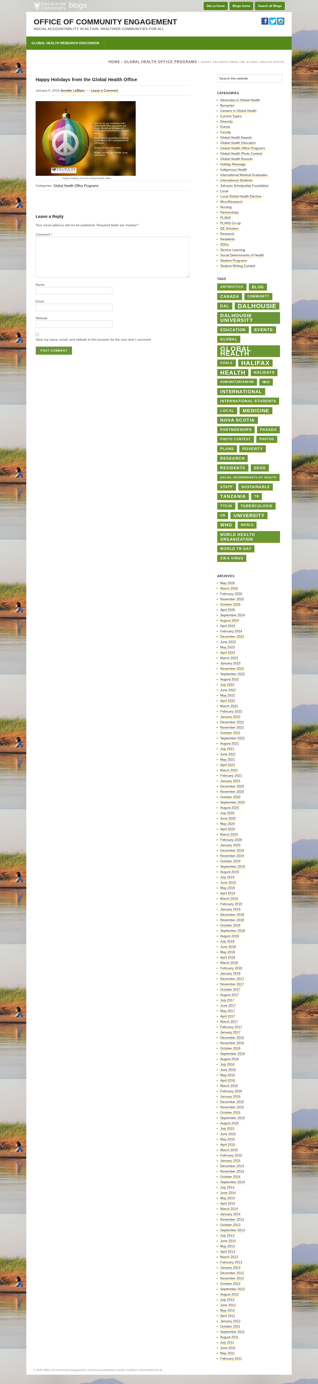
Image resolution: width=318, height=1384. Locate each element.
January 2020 (230, 845)
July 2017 (227, 1000)
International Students (236, 180)
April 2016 (227, 1080)
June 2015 (228, 1134)
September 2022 (232, 674)
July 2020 (227, 813)
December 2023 (232, 636)
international (241, 391)
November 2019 (232, 856)
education (233, 330)
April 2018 (227, 957)
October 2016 (230, 1048)
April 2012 (227, 1315)
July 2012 (227, 1299)
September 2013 (232, 1230)
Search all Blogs (270, 6)
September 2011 (232, 1332)
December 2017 (232, 979)
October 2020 (230, 797)
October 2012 (230, 1283)
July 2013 (227, 1235)
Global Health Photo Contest (241, 153)
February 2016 (231, 1091)
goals (226, 363)
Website (41, 318)
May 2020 (227, 823)
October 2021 (230, 733)
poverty (252, 449)
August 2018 (229, 936)
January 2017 (230, 1032)
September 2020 (232, 802)
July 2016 (227, 1064)
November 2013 (232, 1219)
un (222, 515)
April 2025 (227, 610)
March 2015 (229, 1150)
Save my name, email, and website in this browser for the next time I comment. (94, 339)
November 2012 (232, 1278)
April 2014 (227, 1203)
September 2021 (232, 738)
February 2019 (231, 904)
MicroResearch (231, 201)
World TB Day (235, 549)
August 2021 (229, 743)
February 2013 (231, 1262)
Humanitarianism (237, 382)
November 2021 (232, 727)
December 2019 (232, 850)
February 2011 (231, 1358)
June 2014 (228, 1192)
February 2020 (231, 840)
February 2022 (231, 711)
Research (227, 234)
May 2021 (227, 759)
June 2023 (228, 642)
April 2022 (227, 700)
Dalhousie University (49, 6)
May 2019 (227, 888)
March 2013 (229, 1257)
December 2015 (232, 1102)
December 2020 (232, 786)
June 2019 (228, 882)
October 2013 (230, 1225)
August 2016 (229, 1059)
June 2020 (228, 818)
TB (256, 496)
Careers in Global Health (238, 111)
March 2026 (229, 588)
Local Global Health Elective (240, 196)
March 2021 (229, 770)
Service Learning (232, 250)
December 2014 (232, 1166)
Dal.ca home (216, 6)
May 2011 (227, 1353)
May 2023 (227, 647)
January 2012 (230, 1321)
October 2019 (230, 861)
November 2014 (232, 1171)
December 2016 (232, 1037)
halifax (255, 363)
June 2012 (228, 1305)
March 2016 (229, 1086)
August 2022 (229, 679)
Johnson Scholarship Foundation (244, 185)
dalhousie (257, 306)
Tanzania (233, 496)
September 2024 (232, 615)
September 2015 (232, 1118)
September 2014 (232, 1182)
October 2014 (230, 1176)
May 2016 (227, 1075)
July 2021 (227, 749)
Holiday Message (233, 164)
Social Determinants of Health (242, 255)
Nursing (226, 207)
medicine (256, 410)
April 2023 (227, 652)
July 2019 (227, 877)
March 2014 (229, 1209)
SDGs (224, 244)
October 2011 (230, 1326)
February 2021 (231, 775)
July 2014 (227, 1187)
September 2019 (232, 866)
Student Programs (233, 260)
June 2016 (228, 1069)
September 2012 (232, 1289)
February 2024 (231, 631)
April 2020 (227, 829)
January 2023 (230, 663)
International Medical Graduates (243, 175)
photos (266, 439)
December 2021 (232, 722)
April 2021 (227, 765)
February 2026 (231, 594)
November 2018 (232, 920)
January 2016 (230, 1096)
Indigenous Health (233, 169)
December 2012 (232, 1273)
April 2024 (227, 626)
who (226, 524)
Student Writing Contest (237, 266)
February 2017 (231, 1027)
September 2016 (232, 1053)
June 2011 (228, 1348)
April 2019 (227, 893)
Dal (224, 306)
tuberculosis (257, 506)
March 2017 (229, 1021)
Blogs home (241, 6)
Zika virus (231, 558)
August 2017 (229, 995)
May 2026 (227, 583)
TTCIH (226, 506)
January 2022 (230, 717)
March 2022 (229, 706)
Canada (229, 296)
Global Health (235, 351)
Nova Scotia (237, 420)
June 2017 (228, 1005)
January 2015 (230, 1160)
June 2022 (228, 690)
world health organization (237, 536)
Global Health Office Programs (76, 185)
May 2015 (227, 1139)
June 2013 (228, 1241)
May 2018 (227, 952)
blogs (78, 5)
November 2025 (232, 599)
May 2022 (227, 695)
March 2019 (229, 898)
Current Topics (231, 116)
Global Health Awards (236, 137)
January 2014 (230, 1214)
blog (258, 287)
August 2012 (229, 1294)
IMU (266, 382)
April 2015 (227, 1144)
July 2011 (227, 1342)
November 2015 (232, 1107)
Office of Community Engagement (105, 22)
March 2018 (229, 963)
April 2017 (227, 1016)
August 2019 (229, 872)
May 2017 (227, 1011)
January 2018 (230, 973)
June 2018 (228, 946)
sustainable (255, 487)
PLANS (225, 218)
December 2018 (232, 914)
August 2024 (229, 620)
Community (258, 296)
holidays (264, 372)
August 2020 (229, 807)
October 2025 (230, 604)
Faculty (225, 132)
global (228, 339)
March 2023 (229, 658)
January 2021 (230, 781)
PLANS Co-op (230, 223)
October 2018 (230, 925)
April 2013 (227, 1251)
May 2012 (227, 1310)
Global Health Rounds (236, 159)
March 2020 (229, 834)
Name (40, 284)
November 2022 (232, 668)
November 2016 (232, 1043)
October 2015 (230, 1112)
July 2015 (227, 1128)
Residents (227, 239)
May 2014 (227, 1198)
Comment (44, 234)
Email (40, 301)
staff (226, 487)
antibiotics (232, 287)
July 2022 (227, 684)
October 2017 (230, 989)
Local (224, 191)
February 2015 (231, 1155)
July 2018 (227, 941)
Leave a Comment (104, 90)
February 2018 (231, 968)
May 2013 (227, 1246)
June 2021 (228, 754)
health (232, 372)
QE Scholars (229, 228)
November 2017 (232, 984)
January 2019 (230, 909)
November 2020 (232, 791)
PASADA (268, 430)
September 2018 (232, 930)
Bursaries (227, 105)
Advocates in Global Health (240, 100)
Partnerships (229, 212)
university (248, 515)
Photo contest (235, 439)
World (247, 525)
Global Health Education (238, 143)
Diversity (226, 121)
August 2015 (229, 1123)
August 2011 (229, 1337)
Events (225, 127)
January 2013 (230, 1267)
